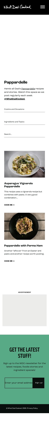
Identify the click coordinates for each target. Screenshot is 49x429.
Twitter (40, 416)
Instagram (39, 425)
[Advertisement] (24, 43)
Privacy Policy (32, 408)
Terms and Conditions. (15, 417)
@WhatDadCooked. (14, 99)
